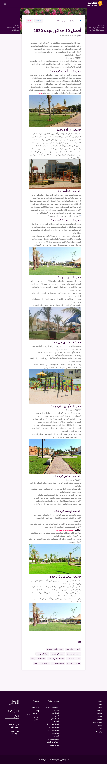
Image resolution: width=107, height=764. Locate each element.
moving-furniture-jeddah (80, 36)
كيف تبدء (36, 717)
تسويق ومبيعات (53, 739)
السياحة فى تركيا (53, 724)
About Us (35, 708)
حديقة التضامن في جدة (56, 658)
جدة (40, 93)
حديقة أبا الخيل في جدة (55, 649)
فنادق (100, 716)
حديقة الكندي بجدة (73, 663)
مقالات (36, 720)
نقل (101, 728)
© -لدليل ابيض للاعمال (46, 759)
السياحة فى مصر (53, 730)
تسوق (100, 704)
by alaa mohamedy (66, 36)
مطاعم (99, 719)
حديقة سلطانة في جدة (41, 663)
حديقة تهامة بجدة (58, 663)
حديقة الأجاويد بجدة (73, 654)
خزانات (99, 710)
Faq (37, 711)
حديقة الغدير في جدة (38, 658)
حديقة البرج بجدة (42, 654)
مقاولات (99, 725)
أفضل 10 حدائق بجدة (73, 649)
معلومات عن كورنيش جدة (65, 530)
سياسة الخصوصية (32, 714)
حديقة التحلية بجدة (74, 658)
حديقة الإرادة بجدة (58, 654)
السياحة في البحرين (55, 734)
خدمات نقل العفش (52, 742)
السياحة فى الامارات (55, 714)
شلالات (99, 713)
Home (78, 21)
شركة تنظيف (54, 745)
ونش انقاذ (99, 731)
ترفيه (100, 701)
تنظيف (99, 707)
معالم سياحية (97, 722)
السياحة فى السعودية (55, 720)
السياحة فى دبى (53, 727)
